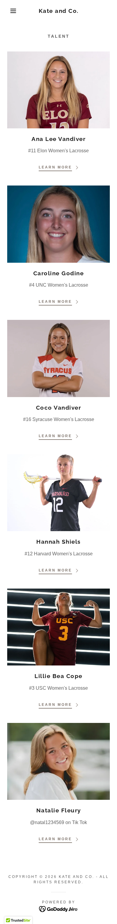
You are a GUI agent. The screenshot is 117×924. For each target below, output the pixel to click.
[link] (58, 10)
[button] (9, 11)
